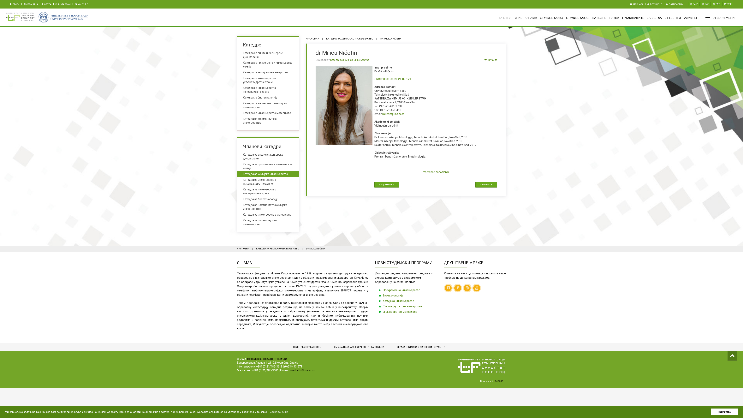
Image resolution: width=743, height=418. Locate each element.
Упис (518, 18)
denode (499, 381)
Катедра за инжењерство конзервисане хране (259, 191)
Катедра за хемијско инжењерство (349, 38)
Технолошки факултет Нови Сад (267, 358)
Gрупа (47, 4)
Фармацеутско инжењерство (402, 306)
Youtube (82, 4)
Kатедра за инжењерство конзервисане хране (259, 89)
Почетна (504, 18)
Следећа (485, 184)
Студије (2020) (577, 18)
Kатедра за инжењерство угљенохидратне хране (259, 80)
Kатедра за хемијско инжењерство (265, 72)
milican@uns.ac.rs (393, 114)
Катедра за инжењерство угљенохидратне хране (259, 181)
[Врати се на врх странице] (732, 356)
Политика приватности (307, 347)
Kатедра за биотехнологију (260, 97)
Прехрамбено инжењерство (401, 290)
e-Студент (656, 4)
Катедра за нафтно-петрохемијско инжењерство (265, 206)
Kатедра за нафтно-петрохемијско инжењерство (265, 105)
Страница (32, 4)
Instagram (64, 4)
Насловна (312, 38)
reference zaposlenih (436, 172)
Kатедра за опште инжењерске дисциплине (263, 54)
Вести (16, 4)
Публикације (633, 18)
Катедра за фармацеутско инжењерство (260, 120)
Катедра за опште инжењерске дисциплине (263, 156)
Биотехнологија (393, 295)
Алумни (690, 18)
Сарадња (654, 18)
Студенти (673, 18)
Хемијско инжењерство (398, 301)
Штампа (492, 60)
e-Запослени (675, 4)
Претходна (387, 184)
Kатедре (599, 18)
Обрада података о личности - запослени (359, 347)
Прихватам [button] (724, 411)
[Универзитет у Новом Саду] (63, 17)
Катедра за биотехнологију (260, 199)
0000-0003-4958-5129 (392, 79)
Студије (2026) (551, 18)
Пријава (638, 4)
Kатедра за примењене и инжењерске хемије (267, 64)
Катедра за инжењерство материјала (267, 214)
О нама (531, 18)
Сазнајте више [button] (279, 411)
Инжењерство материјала (400, 312)
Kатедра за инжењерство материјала (267, 113)
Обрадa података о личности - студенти (421, 347)
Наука (614, 18)
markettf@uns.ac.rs (302, 370)
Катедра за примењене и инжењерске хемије (268, 166)
